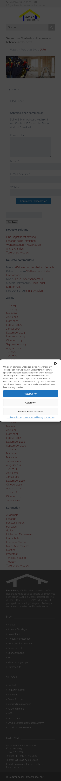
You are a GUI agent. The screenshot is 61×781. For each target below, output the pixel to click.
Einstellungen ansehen (30, 411)
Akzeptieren (30, 393)
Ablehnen (30, 402)
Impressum (49, 417)
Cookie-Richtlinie (14, 417)
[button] (56, 363)
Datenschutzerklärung (33, 417)
